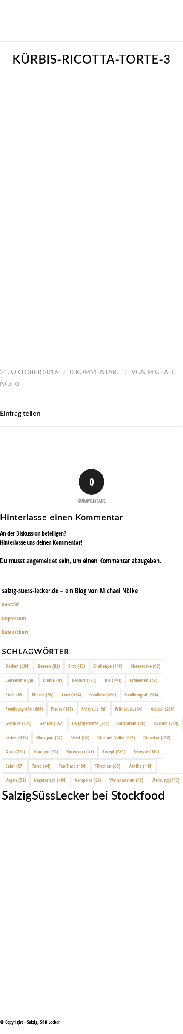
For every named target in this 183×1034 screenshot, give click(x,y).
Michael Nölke (116, 737)
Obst (15, 751)
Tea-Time (73, 766)
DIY (113, 680)
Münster (157, 737)
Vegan (16, 780)
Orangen (45, 751)
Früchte (94, 708)
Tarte (41, 766)
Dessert (84, 680)
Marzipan (49, 737)
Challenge (108, 666)
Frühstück (129, 708)
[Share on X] (91, 439)
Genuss (52, 723)
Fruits (62, 708)
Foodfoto (102, 694)
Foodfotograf (141, 694)
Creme (53, 680)
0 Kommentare (95, 372)
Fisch (15, 694)
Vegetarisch (50, 780)
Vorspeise (88, 780)
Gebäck (162, 708)
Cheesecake (145, 666)
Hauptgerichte (90, 723)
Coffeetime (20, 680)
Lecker (17, 737)
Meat (80, 737)
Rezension (80, 751)
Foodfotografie (24, 708)
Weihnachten (126, 780)
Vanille (141, 766)
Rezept (114, 751)
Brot (76, 666)
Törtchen (107, 766)
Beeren (49, 666)
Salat (15, 766)
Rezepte (146, 751)
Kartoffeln (131, 723)
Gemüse (18, 723)
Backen (18, 666)
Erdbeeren (143, 680)
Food (71, 694)
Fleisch (43, 694)
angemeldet (41, 560)
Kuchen (166, 723)
